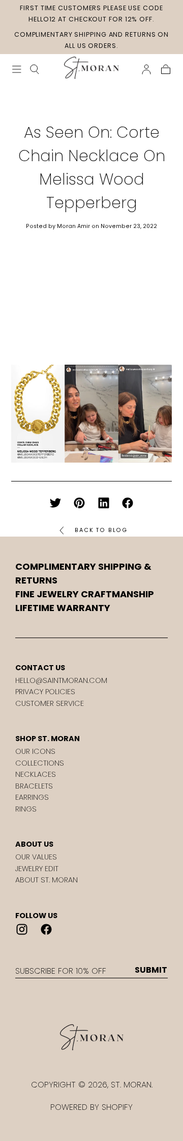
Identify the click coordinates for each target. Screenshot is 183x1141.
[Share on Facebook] (127, 503)
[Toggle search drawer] (34, 69)
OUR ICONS (35, 751)
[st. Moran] (91, 1037)
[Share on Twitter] (55, 503)
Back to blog (101, 530)
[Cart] (166, 69)
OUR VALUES (36, 857)
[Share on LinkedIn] (104, 503)
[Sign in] (146, 69)
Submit (151, 970)
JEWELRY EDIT (36, 869)
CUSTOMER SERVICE (49, 703)
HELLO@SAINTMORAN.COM (61, 680)
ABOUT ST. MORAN (46, 880)
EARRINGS (32, 797)
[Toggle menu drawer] (16, 69)
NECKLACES (35, 774)
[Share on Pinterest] (79, 503)
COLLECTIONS (39, 763)
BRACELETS (34, 786)
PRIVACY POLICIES (45, 692)
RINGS (26, 809)
